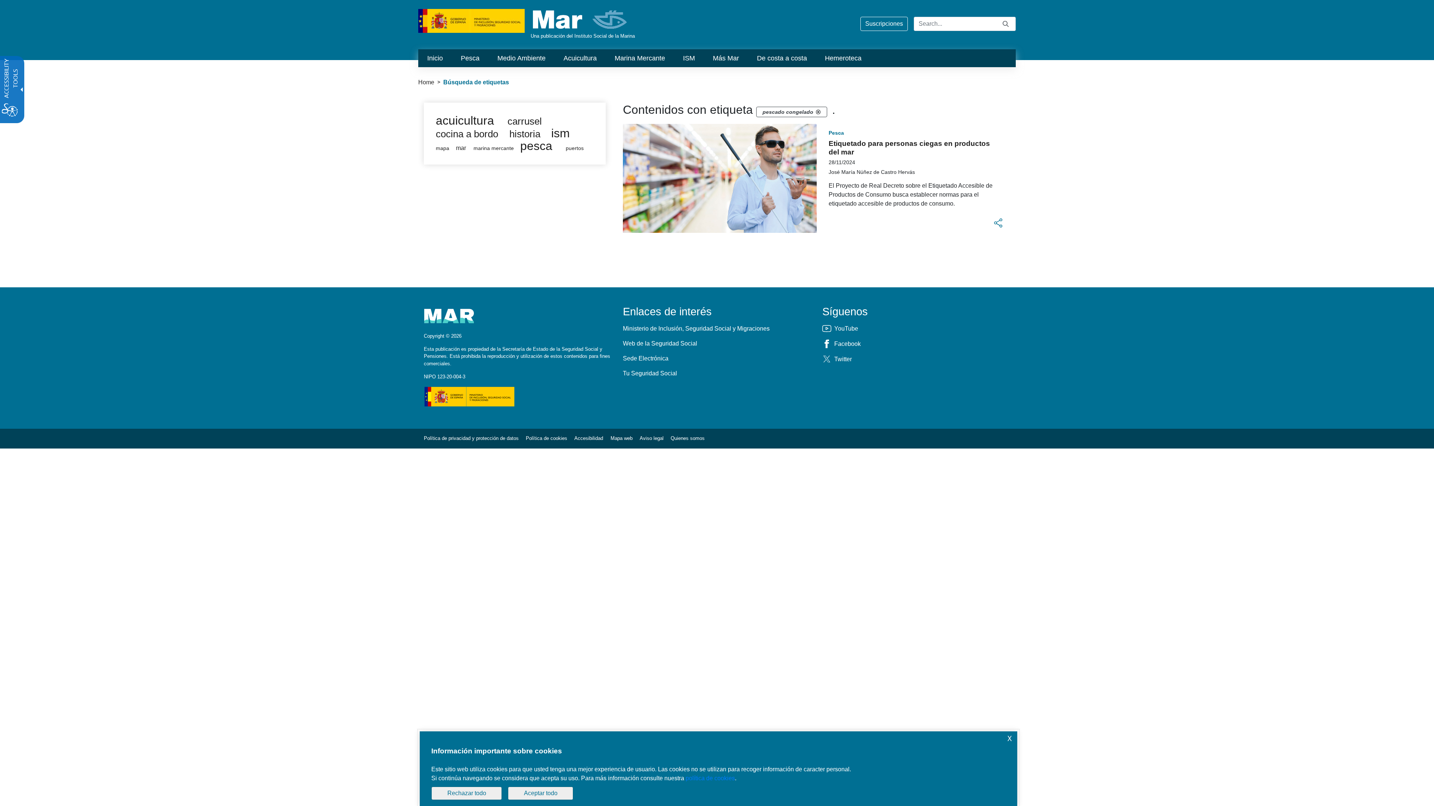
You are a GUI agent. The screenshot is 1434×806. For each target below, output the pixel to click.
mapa (442, 148)
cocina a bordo (467, 134)
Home (426, 82)
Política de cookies (546, 438)
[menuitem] (435, 58)
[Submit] (1006, 24)
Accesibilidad (588, 438)
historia (524, 134)
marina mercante (494, 148)
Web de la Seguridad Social (660, 343)
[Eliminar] (818, 112)
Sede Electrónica (645, 358)
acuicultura (465, 120)
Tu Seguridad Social (650, 373)
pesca (536, 146)
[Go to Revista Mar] (580, 19)
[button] (998, 223)
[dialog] (718, 768)
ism (560, 133)
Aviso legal (652, 438)
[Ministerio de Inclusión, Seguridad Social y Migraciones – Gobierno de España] (471, 20)
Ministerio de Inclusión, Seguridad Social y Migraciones (696, 328)
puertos (575, 148)
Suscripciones (884, 24)
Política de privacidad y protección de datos (471, 438)
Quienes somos (688, 438)
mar (461, 148)
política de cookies (710, 778)
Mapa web (622, 438)
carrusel (525, 121)
